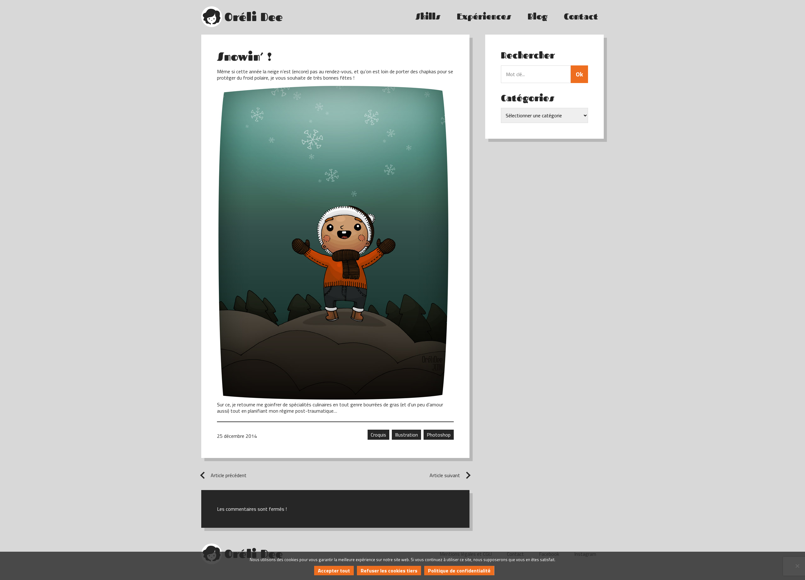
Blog (537, 16)
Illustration (406, 434)
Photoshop (439, 434)
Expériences (484, 16)
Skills (428, 16)
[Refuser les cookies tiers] (797, 566)
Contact (581, 16)
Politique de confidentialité (459, 570)
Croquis (378, 434)
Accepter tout (334, 570)
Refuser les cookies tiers (389, 570)
